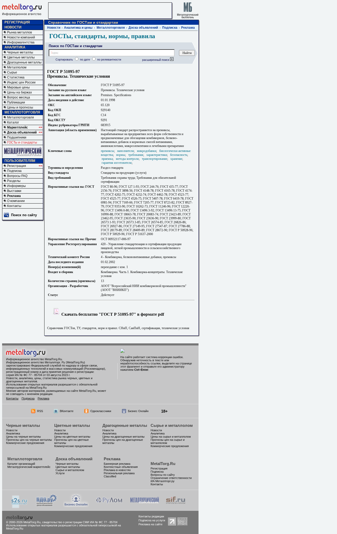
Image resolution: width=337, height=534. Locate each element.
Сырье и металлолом (172, 425)
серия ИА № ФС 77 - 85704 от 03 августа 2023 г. (38, 375)
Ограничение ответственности (171, 477)
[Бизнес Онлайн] (76, 505)
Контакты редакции (151, 516)
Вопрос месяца (18, 97)
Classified (110, 476)
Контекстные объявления (121, 466)
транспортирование (154, 159)
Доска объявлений (22, 132)
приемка (107, 159)
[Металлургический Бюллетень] (144, 505)
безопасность (178, 155)
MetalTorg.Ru (163, 463)
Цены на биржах (19, 92)
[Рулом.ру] (109, 505)
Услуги (60, 473)
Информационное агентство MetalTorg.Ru (34, 359)
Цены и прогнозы (20, 107)
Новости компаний (21, 37)
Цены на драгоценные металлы (123, 436)
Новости (53, 27)
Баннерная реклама (117, 463)
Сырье (12, 72)
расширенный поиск (156, 59)
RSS (40, 411)
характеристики (156, 155)
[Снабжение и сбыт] (19, 507)
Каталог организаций (21, 463)
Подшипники (16, 137)
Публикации (16, 102)
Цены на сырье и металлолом (171, 436)
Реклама (14, 196)
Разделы (14, 181)
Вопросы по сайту (163, 474)
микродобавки (146, 151)
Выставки (14, 191)
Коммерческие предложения (25, 442)
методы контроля (127, 159)
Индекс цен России (21, 82)
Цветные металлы (21, 57)
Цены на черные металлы (23, 436)
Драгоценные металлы (24, 62)
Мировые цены (18, 87)
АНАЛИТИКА (14, 47)
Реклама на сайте (150, 524)
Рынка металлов (19, 32)
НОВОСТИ (12, 27)
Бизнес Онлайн (138, 411)
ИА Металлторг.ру (163, 481)
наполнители (125, 151)
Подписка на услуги (151, 520)
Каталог (13, 122)
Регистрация (16, 166)
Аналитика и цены (78, 27)
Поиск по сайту (24, 215)
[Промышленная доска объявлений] (46, 506)
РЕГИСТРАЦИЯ (17, 22)
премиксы (107, 151)
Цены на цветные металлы (72, 436)
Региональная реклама (119, 473)
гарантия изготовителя (117, 163)
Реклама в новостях (117, 470)
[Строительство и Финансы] (175, 505)
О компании (16, 201)
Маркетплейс (17, 127)
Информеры (16, 186)
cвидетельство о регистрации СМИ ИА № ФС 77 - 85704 (79, 522)
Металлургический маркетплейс (29, 466)
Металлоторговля (20, 117)
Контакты (14, 206)
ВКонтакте (66, 411)
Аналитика (13, 433)
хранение (176, 159)
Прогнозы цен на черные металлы (29, 439)
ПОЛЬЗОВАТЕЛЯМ (19, 161)
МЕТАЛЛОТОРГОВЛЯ (22, 112)
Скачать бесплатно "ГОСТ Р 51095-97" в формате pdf (112, 314)
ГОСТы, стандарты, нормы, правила (102, 36)
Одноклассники (100, 411)
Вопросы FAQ (17, 176)
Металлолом (16, 67)
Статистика (15, 77)
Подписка (14, 171)
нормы (120, 155)
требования (135, 155)
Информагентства (20, 42)
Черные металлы (20, 52)
